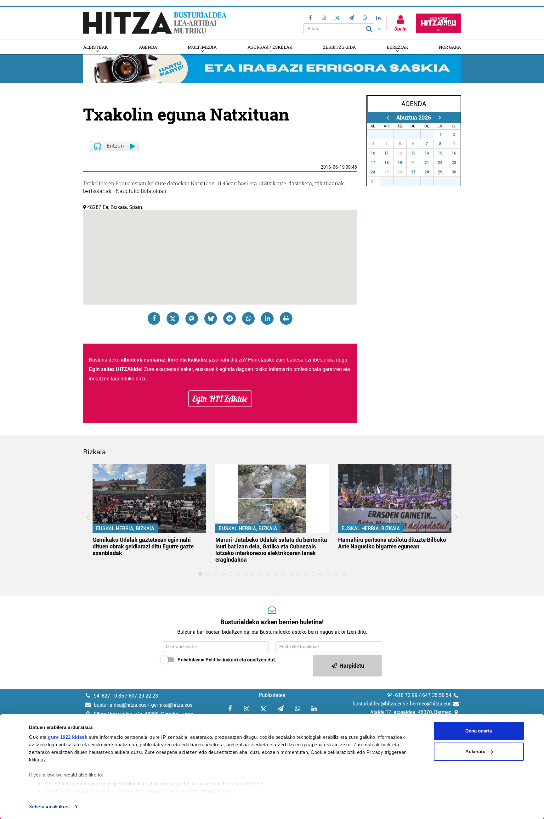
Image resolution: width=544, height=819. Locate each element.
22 (440, 162)
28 (390, 134)
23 (454, 162)
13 (413, 153)
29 (403, 134)
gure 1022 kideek (67, 737)
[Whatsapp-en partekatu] (248, 318)
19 (400, 162)
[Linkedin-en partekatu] (267, 318)
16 (454, 153)
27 (377, 134)
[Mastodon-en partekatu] (191, 318)
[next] (440, 117)
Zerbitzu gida (339, 47)
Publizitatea (272, 695)
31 (430, 134)
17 (373, 162)
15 (440, 153)
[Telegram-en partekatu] (229, 318)
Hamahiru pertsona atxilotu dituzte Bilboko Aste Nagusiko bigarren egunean (392, 543)
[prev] (388, 117)
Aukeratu (475, 751)
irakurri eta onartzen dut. (227, 660)
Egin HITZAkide (220, 398)
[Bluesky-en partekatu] (210, 318)
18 (386, 162)
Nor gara (450, 47)
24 (373, 172)
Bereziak (397, 47)
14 (427, 153)
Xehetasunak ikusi (49, 806)
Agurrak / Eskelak (269, 47)
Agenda (148, 47)
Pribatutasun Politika (200, 660)
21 (427, 162)
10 (373, 153)
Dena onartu (478, 730)
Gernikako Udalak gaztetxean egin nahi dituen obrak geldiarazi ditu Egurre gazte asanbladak (143, 546)
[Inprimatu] (286, 318)
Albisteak (95, 47)
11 (386, 153)
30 (417, 134)
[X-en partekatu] (173, 318)
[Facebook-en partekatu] (154, 318)
